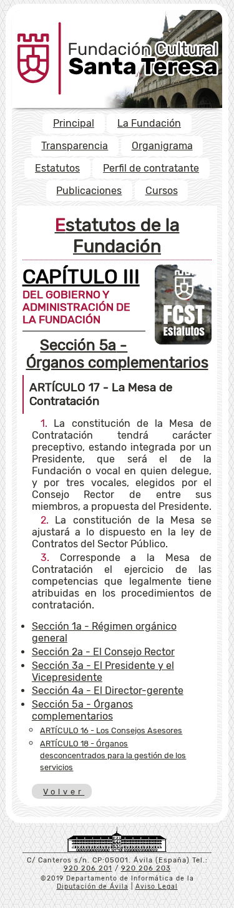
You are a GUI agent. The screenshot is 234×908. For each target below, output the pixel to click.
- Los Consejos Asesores (111, 730)
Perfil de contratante (151, 168)
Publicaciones (89, 191)
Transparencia (74, 146)
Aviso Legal (156, 886)
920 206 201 (88, 868)
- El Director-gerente (107, 690)
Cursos (161, 191)
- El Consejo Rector (103, 652)
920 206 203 (146, 868)
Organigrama (162, 146)
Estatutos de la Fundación (117, 235)
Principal (73, 123)
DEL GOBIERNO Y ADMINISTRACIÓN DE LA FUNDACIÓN (81, 299)
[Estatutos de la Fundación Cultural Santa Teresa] (183, 341)
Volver (62, 791)
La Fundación (149, 123)
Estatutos (57, 168)
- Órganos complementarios (117, 353)
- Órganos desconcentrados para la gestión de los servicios (113, 755)
